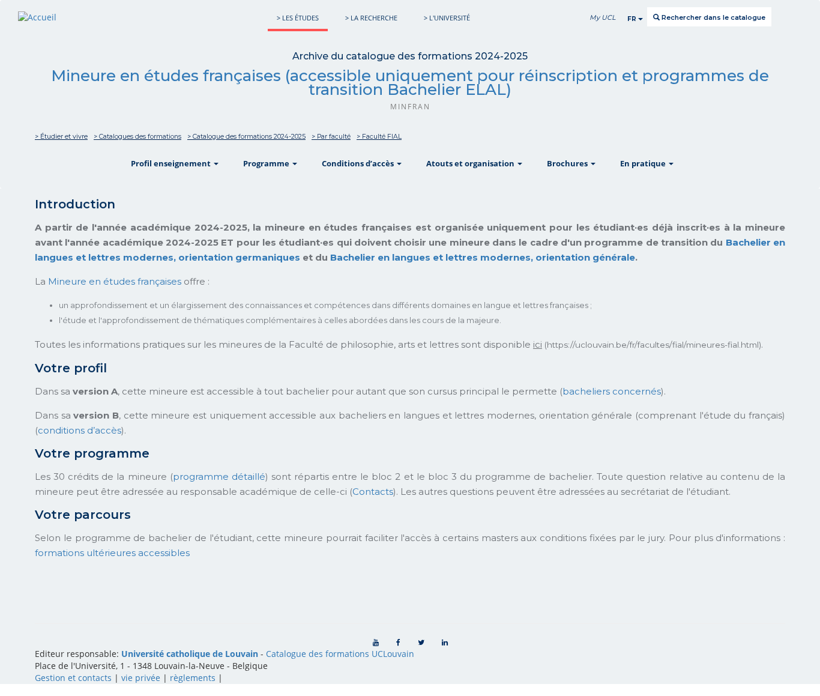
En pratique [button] (644, 163)
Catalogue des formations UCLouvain (340, 653)
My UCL (602, 17)
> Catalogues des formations (137, 137)
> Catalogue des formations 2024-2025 (246, 137)
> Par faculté (331, 137)
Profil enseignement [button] (172, 163)
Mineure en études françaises (114, 281)
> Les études (298, 17)
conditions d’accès (79, 430)
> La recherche (371, 17)
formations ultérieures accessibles (112, 552)
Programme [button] (267, 163)
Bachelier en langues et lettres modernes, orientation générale (482, 257)
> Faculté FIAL (379, 137)
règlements (193, 677)
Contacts (372, 491)
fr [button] (632, 19)
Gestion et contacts (73, 677)
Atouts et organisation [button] (471, 163)
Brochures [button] (568, 163)
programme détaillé (219, 476)
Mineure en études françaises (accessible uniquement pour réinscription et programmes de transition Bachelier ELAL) (410, 82)
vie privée (140, 677)
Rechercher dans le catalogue (712, 17)
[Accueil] (37, 17)
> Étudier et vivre (61, 137)
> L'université (447, 17)
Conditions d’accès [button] (359, 163)
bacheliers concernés (611, 391)
